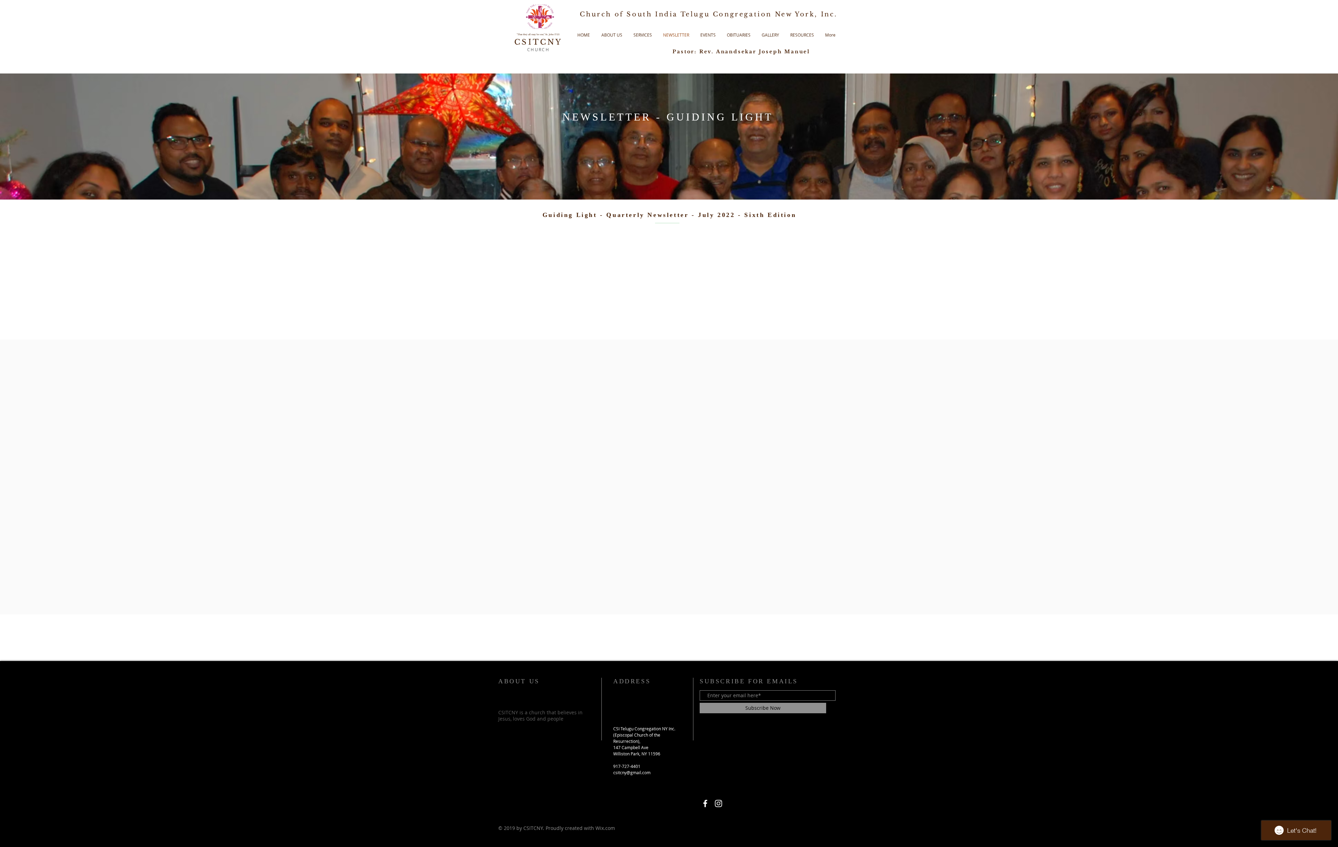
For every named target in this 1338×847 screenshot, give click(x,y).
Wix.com (605, 828)
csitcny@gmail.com (632, 772)
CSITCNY (538, 42)
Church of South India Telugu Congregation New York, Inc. (709, 14)
